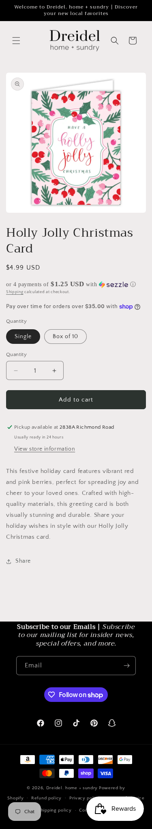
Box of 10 (65, 336)
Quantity (16, 354)
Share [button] (23, 561)
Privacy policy (85, 798)
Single (23, 336)
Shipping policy (55, 810)
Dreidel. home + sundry (72, 788)
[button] (16, 41)
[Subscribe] (126, 665)
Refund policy (46, 798)
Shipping (15, 292)
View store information (44, 449)
